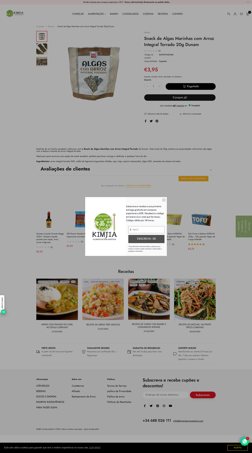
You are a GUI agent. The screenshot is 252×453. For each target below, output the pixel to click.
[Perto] (164, 200)
